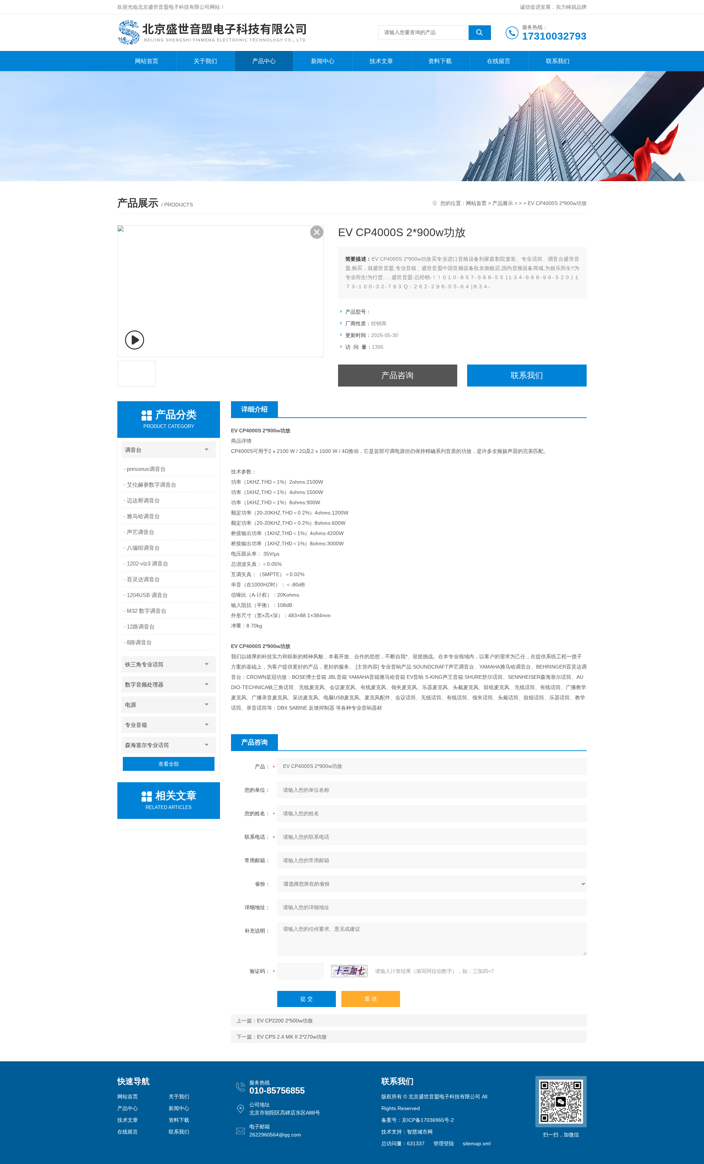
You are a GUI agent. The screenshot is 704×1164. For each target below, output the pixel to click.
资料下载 (440, 61)
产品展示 (502, 203)
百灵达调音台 (143, 579)
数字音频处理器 (144, 684)
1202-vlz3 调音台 (147, 563)
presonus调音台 (146, 469)
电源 (130, 705)
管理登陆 (443, 1143)
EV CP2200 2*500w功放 (285, 1021)
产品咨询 (397, 375)
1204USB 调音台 (147, 595)
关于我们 (205, 61)
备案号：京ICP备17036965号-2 (417, 1120)
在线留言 (498, 61)
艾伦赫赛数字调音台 (151, 485)
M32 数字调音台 (146, 611)
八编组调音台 (143, 548)
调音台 (133, 450)
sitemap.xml (477, 1143)
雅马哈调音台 (143, 516)
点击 (206, 450)
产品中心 (264, 61)
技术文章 (381, 61)
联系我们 (557, 61)
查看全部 (168, 764)
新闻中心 (322, 61)
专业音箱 (136, 725)
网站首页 (146, 61)
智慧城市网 (420, 1132)
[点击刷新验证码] (349, 971)
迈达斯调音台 (143, 500)
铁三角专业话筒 (144, 664)
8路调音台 (139, 642)
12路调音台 (141, 626)
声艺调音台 (140, 532)
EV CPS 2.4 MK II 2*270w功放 (292, 1037)
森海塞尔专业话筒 (147, 745)
